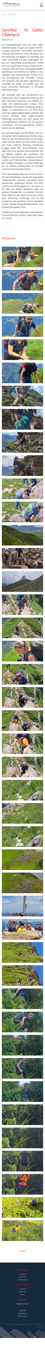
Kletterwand (22, 1279)
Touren (23, 1289)
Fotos (22, 1294)
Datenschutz (22, 1316)
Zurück (22, 1251)
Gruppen (22, 1274)
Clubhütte (22, 1277)
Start (4, 14)
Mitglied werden (22, 1304)
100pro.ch (39, 1327)
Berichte (12, 14)
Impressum (22, 1313)
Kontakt (22, 1310)
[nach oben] (36, 1339)
